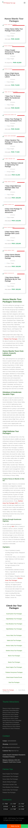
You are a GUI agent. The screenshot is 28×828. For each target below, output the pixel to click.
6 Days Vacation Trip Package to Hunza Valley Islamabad (14, 141)
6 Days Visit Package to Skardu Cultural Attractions (13, 210)
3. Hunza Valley (22, 804)
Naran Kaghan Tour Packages (11, 773)
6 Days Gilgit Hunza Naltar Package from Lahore (12, 75)
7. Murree (6, 809)
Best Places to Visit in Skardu (10, 714)
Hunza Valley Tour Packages (10, 779)
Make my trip (15, 826)
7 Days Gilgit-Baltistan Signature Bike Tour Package (13, 187)
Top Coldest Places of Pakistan (11, 722)
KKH (13, 526)
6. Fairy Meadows (22, 807)
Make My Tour (15, 750)
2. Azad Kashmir (14, 804)
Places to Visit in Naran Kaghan (11, 708)
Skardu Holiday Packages (9, 781)
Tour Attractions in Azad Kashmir (11, 724)
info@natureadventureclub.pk (12, 747)
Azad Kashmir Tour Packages (10, 776)
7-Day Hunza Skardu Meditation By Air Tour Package (13, 279)
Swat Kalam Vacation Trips (10, 784)
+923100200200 (11, 741)
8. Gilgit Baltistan (14, 810)
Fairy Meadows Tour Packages (11, 787)
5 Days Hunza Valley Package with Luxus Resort (12, 233)
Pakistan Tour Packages (10, 339)
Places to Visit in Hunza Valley (11, 712)
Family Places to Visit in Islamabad (12, 720)
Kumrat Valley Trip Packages (10, 789)
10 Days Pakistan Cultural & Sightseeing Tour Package (14, 164)
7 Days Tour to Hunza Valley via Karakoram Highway (12, 97)
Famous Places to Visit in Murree (11, 726)
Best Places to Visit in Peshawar (11, 728)
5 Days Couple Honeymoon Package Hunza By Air (12, 51)
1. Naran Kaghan (6, 804)
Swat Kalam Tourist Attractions (11, 710)
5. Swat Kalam (14, 807)
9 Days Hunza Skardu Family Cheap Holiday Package (12, 256)
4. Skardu (6, 806)
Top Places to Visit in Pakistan (11, 716)
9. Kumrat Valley (22, 810)
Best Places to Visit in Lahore (10, 718)
